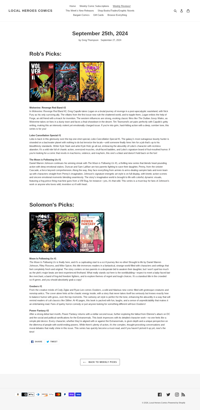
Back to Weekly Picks (102, 362)
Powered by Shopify (176, 403)
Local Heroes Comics (30, 10)
